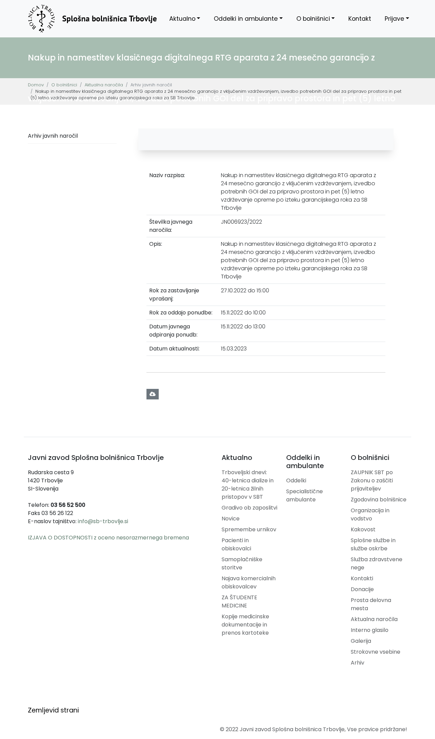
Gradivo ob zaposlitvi (249, 508)
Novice (231, 518)
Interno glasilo (369, 630)
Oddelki (296, 480)
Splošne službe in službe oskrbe (373, 544)
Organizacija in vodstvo (370, 514)
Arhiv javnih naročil (53, 136)
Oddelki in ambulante (246, 19)
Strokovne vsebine (375, 652)
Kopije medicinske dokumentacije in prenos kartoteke (245, 625)
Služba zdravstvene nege (376, 563)
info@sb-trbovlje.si (103, 521)
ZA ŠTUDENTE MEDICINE (239, 601)
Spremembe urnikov (249, 529)
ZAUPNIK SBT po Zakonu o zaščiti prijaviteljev (372, 480)
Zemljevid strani (53, 710)
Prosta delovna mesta (371, 604)
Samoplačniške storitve (242, 563)
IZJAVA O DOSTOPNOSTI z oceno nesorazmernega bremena (108, 538)
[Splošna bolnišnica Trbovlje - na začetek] (92, 19)
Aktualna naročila (104, 85)
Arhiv (357, 663)
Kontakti (362, 578)
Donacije (362, 589)
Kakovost (363, 529)
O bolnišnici (313, 19)
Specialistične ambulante (304, 495)
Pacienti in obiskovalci (236, 544)
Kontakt (359, 19)
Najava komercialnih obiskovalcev (249, 582)
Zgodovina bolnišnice (378, 499)
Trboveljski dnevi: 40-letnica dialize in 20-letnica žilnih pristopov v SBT (248, 484)
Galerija (361, 641)
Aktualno (182, 19)
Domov (36, 85)
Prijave (394, 19)
